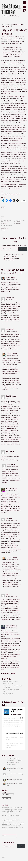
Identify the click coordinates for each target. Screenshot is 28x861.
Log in (3, 857)
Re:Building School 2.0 (16, 714)
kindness (16, 258)
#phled (11, 807)
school (22, 823)
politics (4, 821)
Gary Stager (10, 451)
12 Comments (9, 260)
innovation (4, 817)
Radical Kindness (8, 693)
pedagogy (7, 819)
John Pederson (10, 774)
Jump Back (20, 718)
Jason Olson (10, 329)
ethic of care (9, 258)
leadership (16, 817)
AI (17, 807)
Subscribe (23, 249)
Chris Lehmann (12, 354)
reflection (18, 823)
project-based (5, 823)
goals (13, 815)
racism (14, 823)
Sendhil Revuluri (11, 396)
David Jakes (10, 298)
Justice (8, 817)
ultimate (7, 829)
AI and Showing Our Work (10, 681)
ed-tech (18, 811)
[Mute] (15, 718)
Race (10, 823)
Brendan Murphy (11, 626)
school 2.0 (6, 825)
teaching (19, 827)
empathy (14, 813)
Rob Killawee (10, 277)
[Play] (4, 718)
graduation (17, 815)
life (2, 819)
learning (20, 817)
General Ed (8, 24)
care (3, 809)
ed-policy (4, 811)
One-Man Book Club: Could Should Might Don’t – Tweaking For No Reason (14, 760)
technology (3, 829)
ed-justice (20, 809)
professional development (13, 821)
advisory (14, 807)
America (20, 807)
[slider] (17, 718)
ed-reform (11, 811)
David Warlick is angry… (19, 220)
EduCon (9, 813)
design (16, 809)
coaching (7, 809)
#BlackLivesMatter (5, 807)
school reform (14, 825)
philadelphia (12, 819)
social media (12, 827)
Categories (4, 792)
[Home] (2, 24)
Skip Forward (22, 718)
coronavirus (12, 809)
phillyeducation (18, 819)
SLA (19, 825)
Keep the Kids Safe (8, 683)
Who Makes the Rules (6, 220)
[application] (13, 718)
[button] (13, 733)
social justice (7, 827)
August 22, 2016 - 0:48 (11, 254)
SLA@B (3, 827)
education (4, 813)
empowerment (19, 813)
